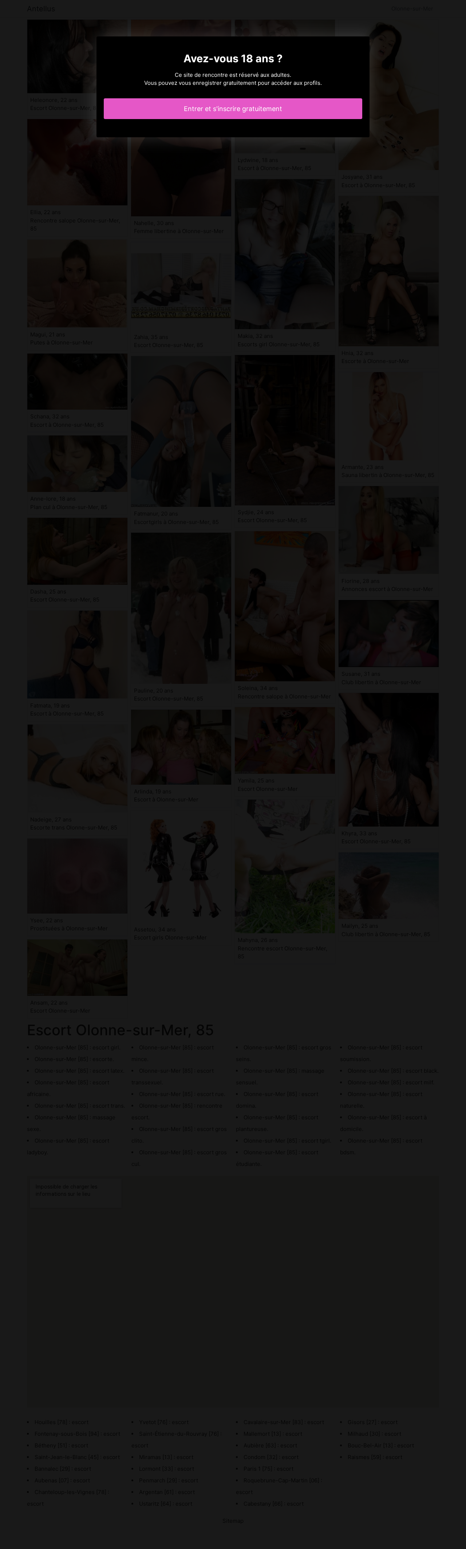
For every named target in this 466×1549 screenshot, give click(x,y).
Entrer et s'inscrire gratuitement (233, 109)
